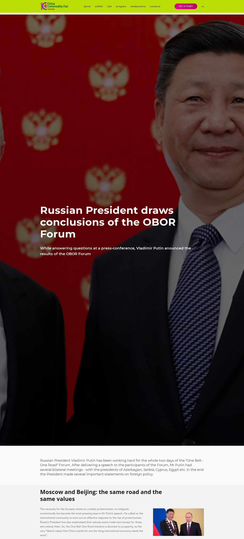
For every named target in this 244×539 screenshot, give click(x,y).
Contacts (155, 6)
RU (202, 6)
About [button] (87, 6)
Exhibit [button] (99, 6)
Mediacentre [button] (138, 6)
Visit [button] (109, 6)
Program (121, 6)
